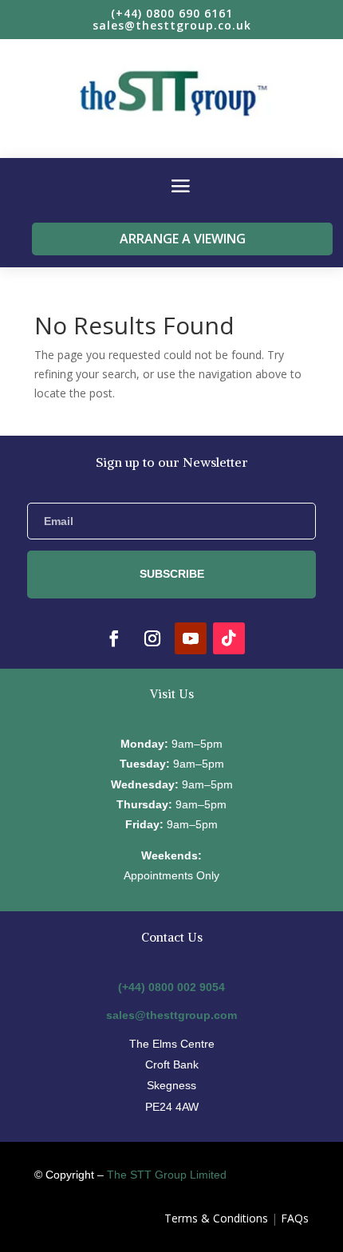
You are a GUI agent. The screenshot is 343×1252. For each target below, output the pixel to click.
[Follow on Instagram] (152, 638)
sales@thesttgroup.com (171, 1015)
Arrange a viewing (183, 238)
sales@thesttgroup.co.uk (172, 25)
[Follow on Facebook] (114, 638)
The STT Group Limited (167, 1174)
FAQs (295, 1218)
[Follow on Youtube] (191, 638)
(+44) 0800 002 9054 (171, 987)
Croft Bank (172, 1064)
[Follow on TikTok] (229, 638)
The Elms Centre (172, 1043)
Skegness (171, 1085)
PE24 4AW (172, 1106)
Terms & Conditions (216, 1218)
